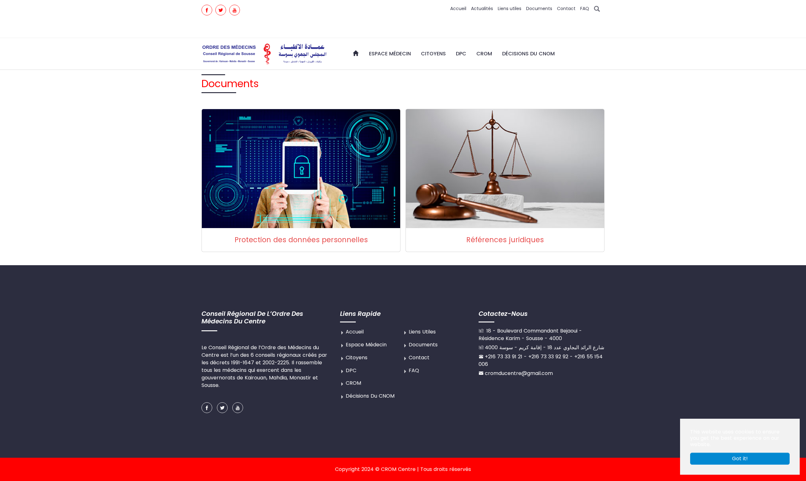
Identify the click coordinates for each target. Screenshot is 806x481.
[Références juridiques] (505, 168)
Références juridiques (505, 240)
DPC (351, 370)
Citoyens (356, 357)
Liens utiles (509, 8)
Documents (539, 8)
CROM (353, 383)
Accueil (458, 8)
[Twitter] (220, 10)
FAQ (584, 8)
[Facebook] (207, 10)
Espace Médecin (366, 344)
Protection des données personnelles (301, 240)
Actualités (482, 8)
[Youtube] (234, 10)
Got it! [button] (740, 458)
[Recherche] (597, 8)
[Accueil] (356, 53)
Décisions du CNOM (370, 396)
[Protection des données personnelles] (301, 168)
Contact (566, 8)
